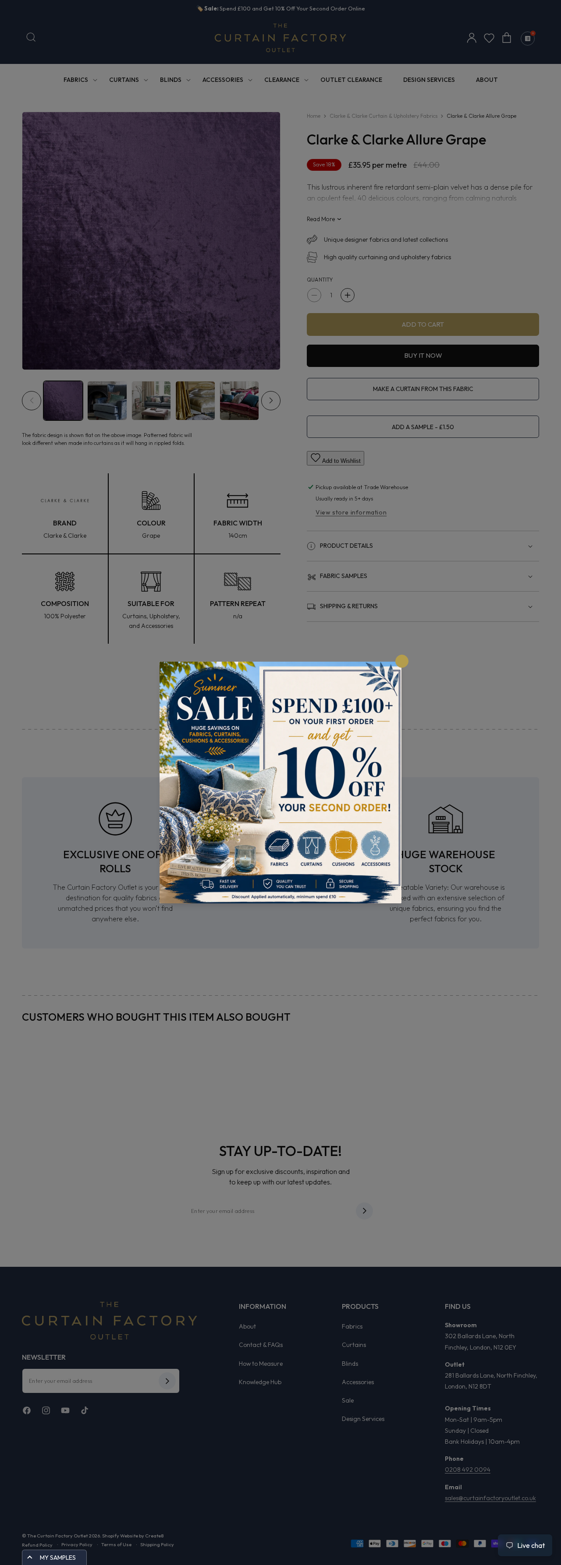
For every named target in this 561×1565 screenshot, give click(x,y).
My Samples (58, 1557)
